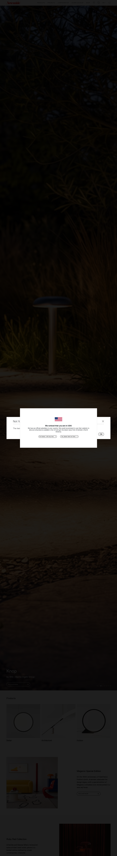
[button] (69, 436)
